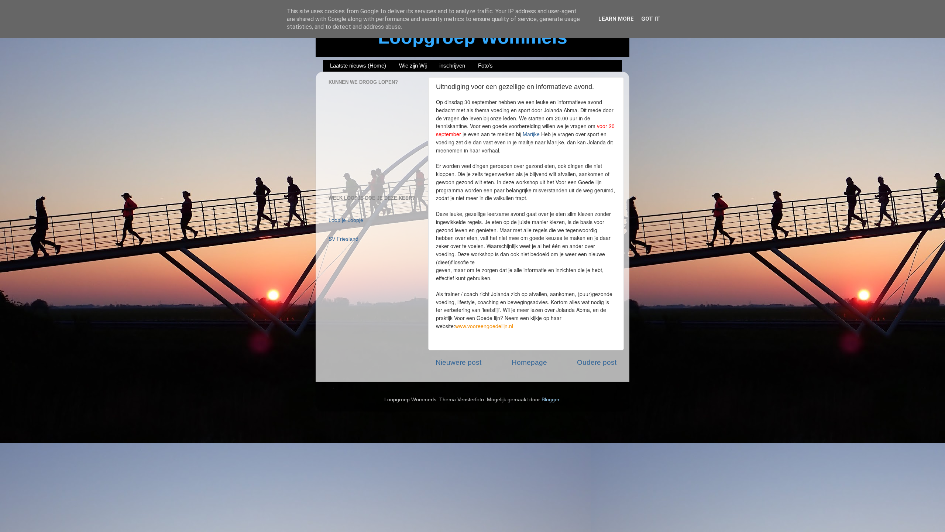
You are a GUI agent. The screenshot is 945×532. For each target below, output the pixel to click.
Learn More (616, 19)
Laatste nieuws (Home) (358, 65)
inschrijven (452, 65)
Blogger (550, 399)
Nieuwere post (458, 362)
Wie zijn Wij (413, 65)
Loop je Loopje (346, 220)
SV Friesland (343, 239)
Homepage (529, 362)
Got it (650, 19)
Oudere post (596, 362)
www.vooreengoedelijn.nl (484, 326)
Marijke (531, 134)
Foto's (485, 65)
